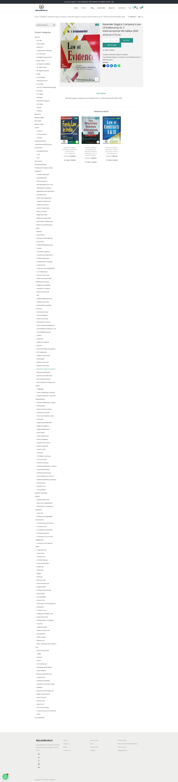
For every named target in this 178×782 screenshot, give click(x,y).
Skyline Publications (43, 429)
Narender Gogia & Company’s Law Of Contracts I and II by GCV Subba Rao (111, 150)
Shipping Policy (122, 750)
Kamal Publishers (42, 315)
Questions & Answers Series (46, 684)
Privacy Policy (122, 740)
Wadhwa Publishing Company (46, 480)
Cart (91, 744)
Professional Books (41, 164)
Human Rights (41, 597)
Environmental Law (43, 583)
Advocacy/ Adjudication (45, 503)
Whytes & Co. (41, 486)
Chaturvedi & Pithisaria (44, 50)
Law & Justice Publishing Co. (46, 325)
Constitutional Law (43, 533)
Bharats (39, 231)
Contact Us (67, 750)
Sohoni (39, 107)
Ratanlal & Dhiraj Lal (43, 101)
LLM (38, 158)
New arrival (38, 161)
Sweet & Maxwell (42, 446)
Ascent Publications (43, 208)
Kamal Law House (42, 312)
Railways (39, 687)
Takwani (39, 111)
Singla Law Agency (43, 426)
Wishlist (92, 750)
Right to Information (43, 694)
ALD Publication (42, 178)
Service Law (40, 701)
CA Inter (39, 138)
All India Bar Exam (42, 151)
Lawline (39, 335)
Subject (37, 496)
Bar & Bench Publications (45, 221)
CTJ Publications (42, 272)
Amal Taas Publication (44, 198)
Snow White (41, 433)
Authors (37, 37)
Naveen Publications (43, 372)
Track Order (94, 747)
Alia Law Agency (42, 181)
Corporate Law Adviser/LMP (46, 268)
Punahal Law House (43, 412)
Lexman (39, 345)
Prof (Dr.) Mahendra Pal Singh (46, 87)
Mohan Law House (43, 362)
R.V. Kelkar (40, 94)
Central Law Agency (43, 252)
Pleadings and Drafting (44, 667)
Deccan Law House (43, 275)
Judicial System (42, 627)
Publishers (43, 17)
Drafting (39, 577)
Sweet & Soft (41, 449)
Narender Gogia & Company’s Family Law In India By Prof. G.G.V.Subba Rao (69, 150)
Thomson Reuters (42, 463)
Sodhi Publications (43, 436)
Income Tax (41, 600)
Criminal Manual (42, 560)
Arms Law (40, 513)
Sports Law (40, 704)
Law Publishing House (44, 332)
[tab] (101, 93)
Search (54, 25)
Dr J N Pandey (41, 54)
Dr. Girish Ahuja (42, 67)
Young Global (41, 490)
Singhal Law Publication (44, 423)
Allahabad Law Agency (44, 188)
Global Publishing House (44, 299)
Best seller (38, 121)
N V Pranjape (41, 77)
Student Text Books (41, 493)
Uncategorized (39, 718)
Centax (39, 248)
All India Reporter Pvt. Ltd (45, 185)
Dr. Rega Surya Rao (43, 71)
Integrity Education (43, 302)
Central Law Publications (45, 255)
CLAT (38, 154)
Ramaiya (40, 97)
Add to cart (112, 45)
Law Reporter (41, 634)
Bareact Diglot (39, 118)
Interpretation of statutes (45, 620)
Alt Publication (41, 195)
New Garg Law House (43, 379)
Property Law (41, 677)
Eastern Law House (43, 292)
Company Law (41, 526)
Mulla (38, 74)
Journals (39, 624)
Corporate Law (41, 550)
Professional (41, 406)
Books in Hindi (39, 124)
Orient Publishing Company (46, 392)
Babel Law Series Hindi (44, 218)
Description (101, 93)
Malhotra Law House (43, 356)
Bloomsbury (41, 235)
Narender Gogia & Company (57, 17)
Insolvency (40, 607)
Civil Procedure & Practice (45, 523)
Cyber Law (40, 567)
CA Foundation (42, 134)
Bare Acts (38, 114)
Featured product (40, 141)
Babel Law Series (42, 215)
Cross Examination (43, 563)
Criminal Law (41, 557)
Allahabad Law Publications (45, 191)
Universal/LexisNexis (43, 469)
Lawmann (40, 339)
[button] (108, 50)
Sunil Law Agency (42, 439)
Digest (39, 573)
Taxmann (40, 453)
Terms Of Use (122, 747)
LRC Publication (42, 352)
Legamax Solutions (43, 342)
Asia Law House (42, 211)
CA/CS (37, 128)
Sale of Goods (41, 697)
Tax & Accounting (43, 707)
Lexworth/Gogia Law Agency (46, 349)
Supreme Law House (43, 443)
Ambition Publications (44, 201)
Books (65, 747)
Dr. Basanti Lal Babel (43, 64)
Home (37, 17)
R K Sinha (40, 91)
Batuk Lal (40, 47)
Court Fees (40, 553)
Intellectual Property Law (45, 614)
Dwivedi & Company (43, 288)
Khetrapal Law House (43, 322)
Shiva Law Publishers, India (45, 416)
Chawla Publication (43, 258)
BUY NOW (126, 40)
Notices (39, 657)
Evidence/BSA (41, 587)
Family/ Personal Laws (44, 590)
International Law (42, 617)
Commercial (41, 265)
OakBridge (40, 389)
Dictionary (40, 570)
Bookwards (40, 242)
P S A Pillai (40, 84)
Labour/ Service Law (43, 630)
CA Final (39, 131)
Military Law (40, 640)
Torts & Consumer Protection (46, 711)
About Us (66, 744)
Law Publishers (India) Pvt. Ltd (46, 329)
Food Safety (41, 593)
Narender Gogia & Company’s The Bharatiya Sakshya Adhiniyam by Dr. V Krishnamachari (91, 151)
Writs (38, 714)
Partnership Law (42, 664)
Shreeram (40, 419)
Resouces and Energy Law (45, 691)
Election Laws (41, 580)
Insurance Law (41, 610)
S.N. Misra (40, 104)
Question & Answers (43, 681)
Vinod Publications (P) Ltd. (45, 476)
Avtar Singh (40, 44)
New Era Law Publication (44, 376)
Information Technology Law (46, 604)
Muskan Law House (43, 366)
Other (39, 661)
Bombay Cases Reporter (45, 238)
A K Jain (39, 40)
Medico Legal (41, 637)
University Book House (44, 473)
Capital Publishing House (45, 245)
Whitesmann (41, 483)
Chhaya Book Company (44, 262)
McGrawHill (40, 359)
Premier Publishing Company (46, 402)
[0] (133, 8)
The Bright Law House (44, 456)
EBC (38, 295)
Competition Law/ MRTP (44, 530)
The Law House (42, 459)
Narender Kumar (42, 81)
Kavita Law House (42, 319)
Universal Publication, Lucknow (46, 466)
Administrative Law (43, 500)
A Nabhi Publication (43, 175)
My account (94, 740)
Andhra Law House (43, 205)
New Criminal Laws (43, 650)
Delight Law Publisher (43, 285)
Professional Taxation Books (44, 168)
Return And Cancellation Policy (127, 744)
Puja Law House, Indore (44, 409)
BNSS (39, 654)
